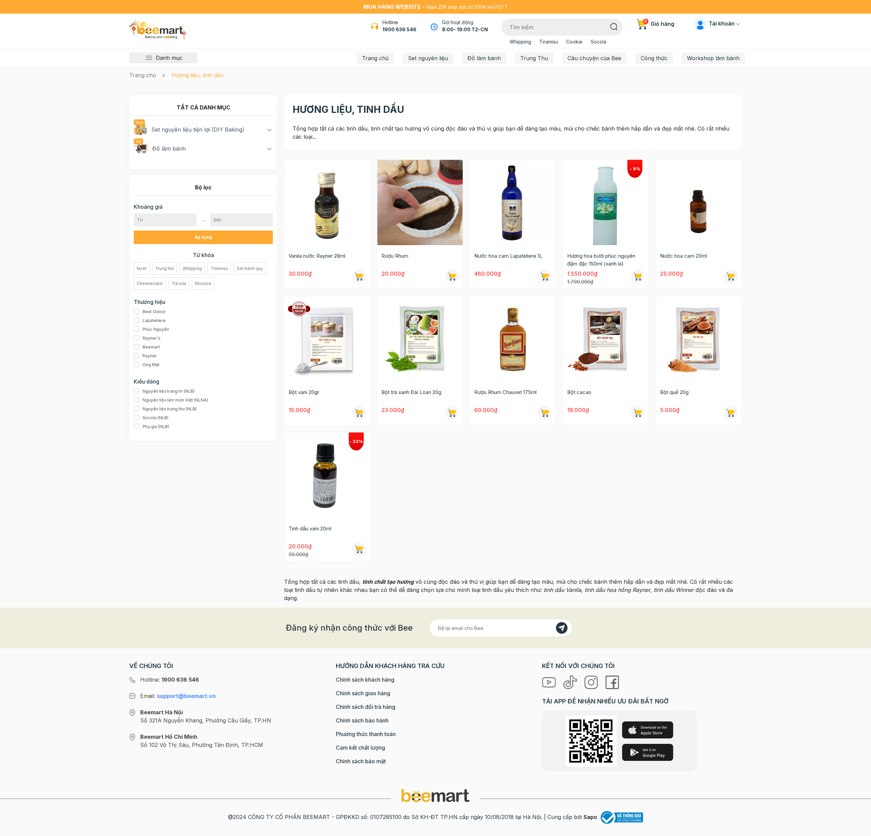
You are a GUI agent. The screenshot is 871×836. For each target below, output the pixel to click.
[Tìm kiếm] (614, 26)
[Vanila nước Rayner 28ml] (327, 202)
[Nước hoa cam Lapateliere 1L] (513, 202)
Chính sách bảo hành (362, 720)
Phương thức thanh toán (366, 734)
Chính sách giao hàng (363, 693)
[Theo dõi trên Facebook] (612, 681)
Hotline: (169, 679)
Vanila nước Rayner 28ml (317, 256)
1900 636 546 (399, 29)
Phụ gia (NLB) (156, 426)
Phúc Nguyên (156, 329)
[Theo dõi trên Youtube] (550, 681)
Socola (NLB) (155, 417)
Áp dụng (203, 237)
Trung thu (164, 268)
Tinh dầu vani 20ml (310, 528)
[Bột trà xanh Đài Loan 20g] (420, 338)
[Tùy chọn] (359, 276)
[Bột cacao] (605, 338)
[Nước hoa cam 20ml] (698, 202)
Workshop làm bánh (713, 58)
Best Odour (154, 311)
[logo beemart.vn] (435, 795)
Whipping (520, 42)
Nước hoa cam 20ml (683, 256)
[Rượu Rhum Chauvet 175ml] (513, 338)
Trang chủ (375, 58)
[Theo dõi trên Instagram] (592, 681)
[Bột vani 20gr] (327, 338)
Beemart (151, 346)
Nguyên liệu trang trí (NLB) (169, 391)
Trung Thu (534, 58)
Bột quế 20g (674, 392)
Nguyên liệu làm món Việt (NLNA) (175, 400)
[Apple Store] (647, 729)
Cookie (574, 42)
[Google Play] (647, 752)
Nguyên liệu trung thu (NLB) (170, 408)
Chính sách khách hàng (365, 679)
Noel (141, 268)
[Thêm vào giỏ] (545, 276)
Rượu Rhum (394, 256)
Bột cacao (579, 392)
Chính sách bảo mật (361, 761)
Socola (598, 42)
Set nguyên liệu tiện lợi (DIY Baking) (197, 129)
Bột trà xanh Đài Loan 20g (411, 392)
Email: (178, 696)
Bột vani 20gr (304, 392)
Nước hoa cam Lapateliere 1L (508, 256)
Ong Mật (151, 364)
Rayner (150, 355)
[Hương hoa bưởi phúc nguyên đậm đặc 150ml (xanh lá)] (605, 202)
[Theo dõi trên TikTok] (571, 681)
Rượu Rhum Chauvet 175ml (505, 392)
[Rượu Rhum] (420, 202)
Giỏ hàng (659, 23)
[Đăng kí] (562, 628)
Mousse (203, 283)
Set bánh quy (250, 268)
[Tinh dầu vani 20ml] (327, 475)
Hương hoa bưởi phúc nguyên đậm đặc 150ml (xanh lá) (601, 260)
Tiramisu (548, 42)
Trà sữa (178, 283)
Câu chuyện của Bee (594, 58)
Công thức (654, 58)
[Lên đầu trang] (858, 829)
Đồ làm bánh (484, 58)
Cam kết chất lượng (360, 747)
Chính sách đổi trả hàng (365, 706)
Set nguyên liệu (428, 58)
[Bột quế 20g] (698, 338)
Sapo (590, 817)
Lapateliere (154, 320)
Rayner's (152, 338)
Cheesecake (150, 283)
